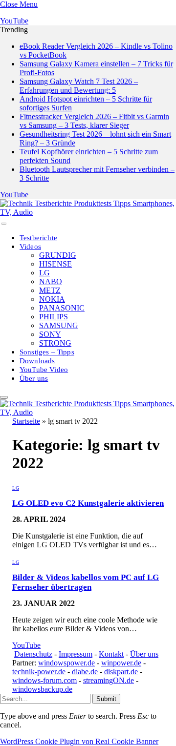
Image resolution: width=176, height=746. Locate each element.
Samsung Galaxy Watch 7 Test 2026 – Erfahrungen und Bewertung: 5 (79, 85)
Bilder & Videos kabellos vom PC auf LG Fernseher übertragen (85, 582)
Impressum (75, 654)
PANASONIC (62, 308)
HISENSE (55, 264)
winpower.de (121, 663)
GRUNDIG (57, 255)
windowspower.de (66, 663)
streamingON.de (108, 680)
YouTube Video (44, 369)
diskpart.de (121, 671)
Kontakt (111, 654)
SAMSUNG (58, 325)
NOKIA (52, 299)
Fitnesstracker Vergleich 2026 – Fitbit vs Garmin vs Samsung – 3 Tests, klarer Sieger (94, 120)
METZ (50, 290)
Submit (106, 699)
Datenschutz (33, 654)
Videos (30, 246)
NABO (50, 281)
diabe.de (85, 671)
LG (44, 273)
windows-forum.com (44, 680)
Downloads (37, 361)
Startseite (26, 421)
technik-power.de (39, 671)
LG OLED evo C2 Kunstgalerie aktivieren (88, 503)
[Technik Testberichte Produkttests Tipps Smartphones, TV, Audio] (88, 212)
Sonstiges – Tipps (47, 352)
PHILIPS (53, 316)
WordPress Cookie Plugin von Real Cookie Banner (79, 741)
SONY (50, 334)
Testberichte (38, 238)
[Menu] (3, 224)
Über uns (34, 378)
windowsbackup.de (42, 689)
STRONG (55, 343)
